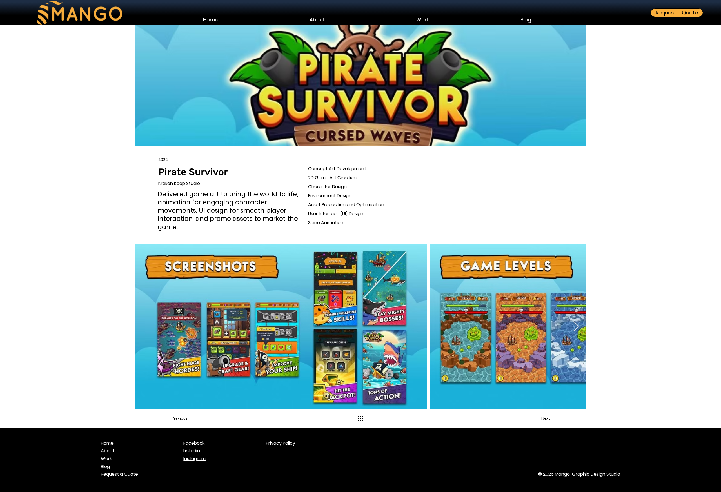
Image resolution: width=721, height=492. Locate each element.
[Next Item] (576, 326)
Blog (105, 466)
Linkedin (191, 451)
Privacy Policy (280, 443)
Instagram (194, 458)
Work (106, 458)
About (107, 451)
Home (107, 443)
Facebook (193, 443)
